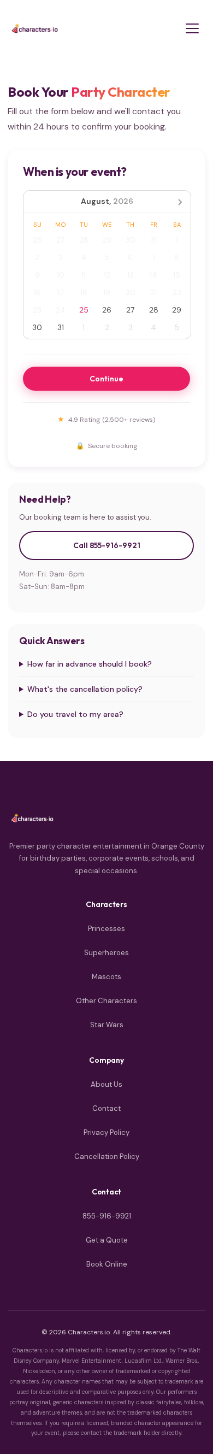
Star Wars (106, 1024)
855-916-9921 (106, 1216)
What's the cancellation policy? (85, 689)
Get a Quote (107, 1240)
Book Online (106, 1264)
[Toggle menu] (192, 28)
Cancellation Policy (106, 1156)
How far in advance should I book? (89, 664)
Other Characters (106, 1000)
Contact (106, 1108)
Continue (106, 379)
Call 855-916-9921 (106, 545)
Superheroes (106, 952)
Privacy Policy (106, 1132)
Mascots (106, 976)
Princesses (106, 928)
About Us (106, 1084)
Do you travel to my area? (75, 714)
